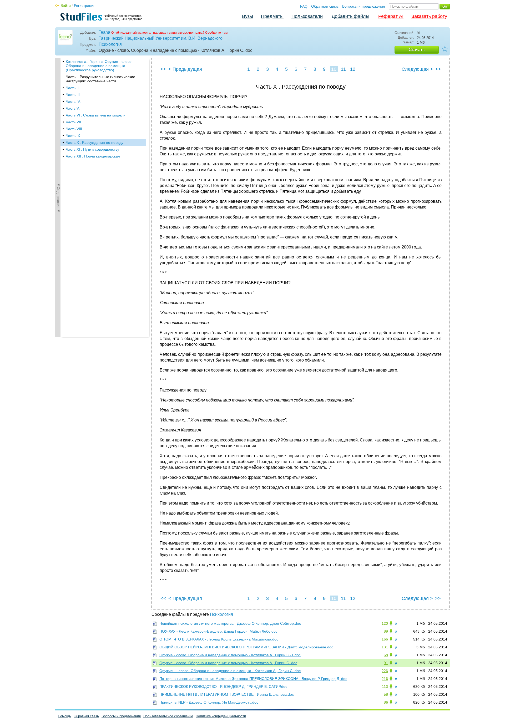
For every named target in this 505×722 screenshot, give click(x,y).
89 (386, 631)
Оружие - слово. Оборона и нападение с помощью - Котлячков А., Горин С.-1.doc (230, 655)
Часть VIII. (74, 129)
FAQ (303, 6)
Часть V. (73, 108)
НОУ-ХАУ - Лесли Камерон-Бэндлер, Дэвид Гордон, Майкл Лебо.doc (218, 631)
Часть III (73, 95)
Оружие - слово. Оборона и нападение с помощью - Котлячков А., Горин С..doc (228, 663)
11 (343, 69)
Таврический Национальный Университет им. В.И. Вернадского (161, 38)
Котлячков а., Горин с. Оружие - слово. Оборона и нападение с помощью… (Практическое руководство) (99, 65)
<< (163, 69)
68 (386, 655)
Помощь (64, 716)
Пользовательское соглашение (168, 716)
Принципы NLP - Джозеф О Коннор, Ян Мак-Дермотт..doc (208, 702)
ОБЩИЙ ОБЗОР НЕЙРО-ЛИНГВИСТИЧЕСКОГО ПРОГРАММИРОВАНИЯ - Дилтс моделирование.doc (246, 647)
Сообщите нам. (216, 32)
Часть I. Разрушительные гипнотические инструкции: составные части (100, 79)
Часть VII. (74, 122)
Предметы (272, 16)
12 (352, 69)
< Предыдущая (185, 69)
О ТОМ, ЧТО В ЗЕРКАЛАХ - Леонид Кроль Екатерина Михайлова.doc (218, 639)
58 (386, 694)
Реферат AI (390, 16)
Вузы (247, 16)
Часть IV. (73, 101)
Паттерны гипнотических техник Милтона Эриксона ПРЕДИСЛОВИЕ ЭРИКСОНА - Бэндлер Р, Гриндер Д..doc (253, 679)
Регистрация (84, 5)
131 (385, 647)
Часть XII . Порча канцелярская (93, 156)
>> (438, 69)
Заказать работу (429, 16)
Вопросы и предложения (363, 6)
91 (386, 663)
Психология (110, 44)
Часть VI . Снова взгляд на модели (95, 115)
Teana (104, 32)
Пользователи (307, 16)
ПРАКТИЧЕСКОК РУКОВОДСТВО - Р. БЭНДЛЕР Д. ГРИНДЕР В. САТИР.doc (223, 686)
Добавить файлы (350, 16)
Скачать (417, 49)
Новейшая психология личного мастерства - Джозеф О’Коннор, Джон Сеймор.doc (230, 623)
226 (385, 671)
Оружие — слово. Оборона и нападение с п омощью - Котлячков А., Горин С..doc (230, 671)
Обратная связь (325, 6)
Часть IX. (73, 136)
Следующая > (417, 69)
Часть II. (73, 88)
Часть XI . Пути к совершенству (92, 149)
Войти (65, 5)
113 (385, 686)
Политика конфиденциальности (221, 716)
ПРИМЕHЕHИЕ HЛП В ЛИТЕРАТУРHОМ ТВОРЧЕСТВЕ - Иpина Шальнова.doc (226, 694)
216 (385, 679)
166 (385, 639)
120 (385, 623)
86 (386, 702)
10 (333, 69)
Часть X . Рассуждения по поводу (94, 142)
